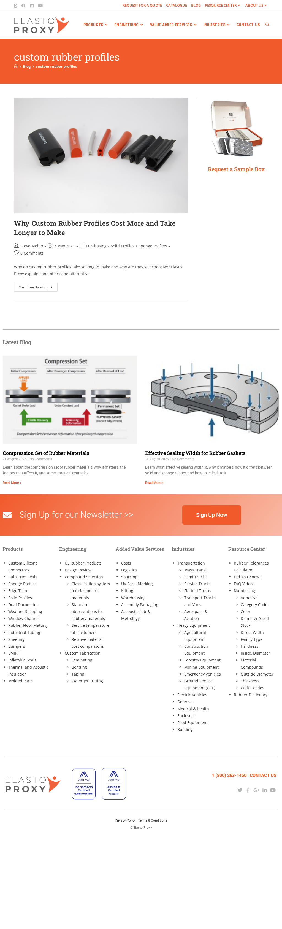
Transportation (191, 563)
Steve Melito (31, 246)
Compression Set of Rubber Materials (46, 453)
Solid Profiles (122, 246)
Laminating (82, 660)
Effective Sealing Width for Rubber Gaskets (195, 453)
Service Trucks (197, 583)
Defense (184, 701)
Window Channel (24, 618)
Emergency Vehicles (202, 674)
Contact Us (263, 775)
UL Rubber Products (83, 563)
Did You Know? (247, 576)
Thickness (250, 681)
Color (245, 611)
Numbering (244, 590)
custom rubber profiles (56, 66)
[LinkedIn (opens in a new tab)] (32, 5)
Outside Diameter (257, 674)
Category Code (254, 604)
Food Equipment (192, 722)
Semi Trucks (195, 576)
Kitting (127, 590)
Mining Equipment (201, 667)
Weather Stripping (25, 611)
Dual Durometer (23, 604)
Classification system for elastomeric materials (91, 590)
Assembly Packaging (139, 604)
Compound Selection (84, 576)
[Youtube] (273, 790)
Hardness (249, 646)
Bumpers (16, 646)
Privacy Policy (125, 820)
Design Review (78, 569)
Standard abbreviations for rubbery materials (88, 611)
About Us (254, 5)
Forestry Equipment (202, 660)
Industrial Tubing (24, 632)
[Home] (16, 66)
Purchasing (96, 246)
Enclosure (186, 715)
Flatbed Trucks (197, 590)
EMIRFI (14, 653)
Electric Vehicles (192, 694)
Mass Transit (196, 569)
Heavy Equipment (193, 625)
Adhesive (249, 597)
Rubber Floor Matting (28, 625)
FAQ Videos (244, 583)
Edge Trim (17, 590)
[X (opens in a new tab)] (16, 5)
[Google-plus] (256, 790)
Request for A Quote (142, 5)
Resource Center (221, 5)
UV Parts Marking (137, 583)
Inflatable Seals (22, 660)
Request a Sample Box (236, 168)
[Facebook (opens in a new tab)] (23, 5)
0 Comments (32, 253)
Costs (126, 563)
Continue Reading (38, 286)
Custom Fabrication (83, 653)
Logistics (129, 569)
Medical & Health (193, 708)
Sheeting (16, 639)
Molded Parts (20, 681)
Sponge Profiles (153, 246)
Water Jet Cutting (87, 681)
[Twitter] (239, 790)
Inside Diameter (255, 653)
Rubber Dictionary (250, 694)
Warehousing (133, 597)
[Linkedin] (264, 790)
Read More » (12, 483)
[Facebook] (248, 790)
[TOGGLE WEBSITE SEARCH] (267, 25)
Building (185, 729)
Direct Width (252, 632)
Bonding (79, 667)
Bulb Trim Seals (22, 576)
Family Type (251, 639)
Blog (196, 5)
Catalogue (176, 5)
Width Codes (252, 687)
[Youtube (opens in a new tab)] (40, 5)
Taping (78, 674)
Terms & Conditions (152, 820)
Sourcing (129, 576)
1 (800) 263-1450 (229, 775)
